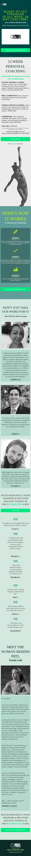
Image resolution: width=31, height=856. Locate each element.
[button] (29, 8)
